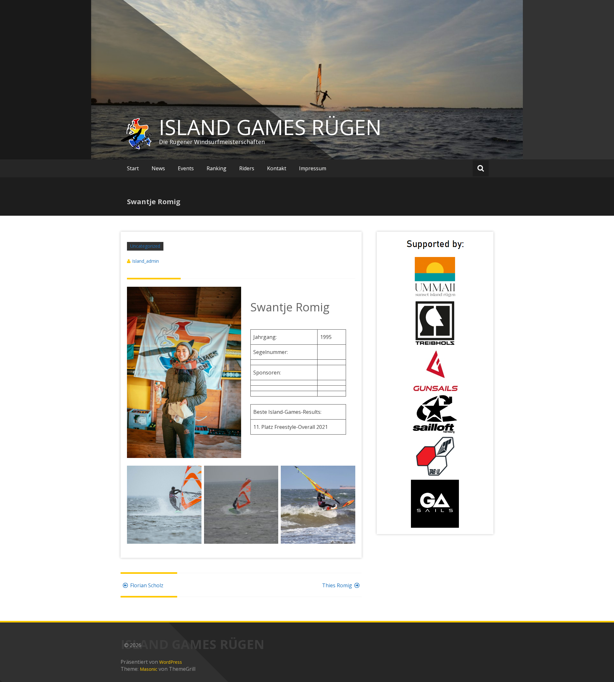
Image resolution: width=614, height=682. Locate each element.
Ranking (216, 168)
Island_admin (145, 261)
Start (133, 168)
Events (186, 168)
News (158, 168)
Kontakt (276, 168)
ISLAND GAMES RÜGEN (270, 127)
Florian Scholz (146, 585)
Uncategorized (145, 246)
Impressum (312, 168)
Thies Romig (337, 585)
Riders (246, 168)
